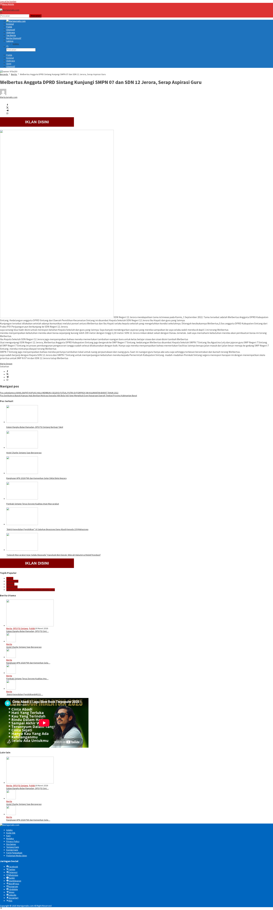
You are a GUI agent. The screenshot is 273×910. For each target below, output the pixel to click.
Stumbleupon (15, 880)
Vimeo (11, 892)
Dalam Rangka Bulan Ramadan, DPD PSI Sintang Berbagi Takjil (34, 427)
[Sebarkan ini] (7, 105)
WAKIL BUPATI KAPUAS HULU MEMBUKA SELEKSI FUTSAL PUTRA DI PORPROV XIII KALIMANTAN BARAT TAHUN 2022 (59, 392)
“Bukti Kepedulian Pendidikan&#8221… (24, 694)
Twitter (12, 869)
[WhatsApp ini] (7, 113)
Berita (9, 628)
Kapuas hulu (12, 586)
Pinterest (13, 872)
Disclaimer (11, 844)
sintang (9, 578)
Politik (32, 628)
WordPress (14, 883)
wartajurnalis (12, 581)
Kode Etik (10, 832)
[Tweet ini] (7, 107)
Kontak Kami (12, 849)
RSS (10, 900)
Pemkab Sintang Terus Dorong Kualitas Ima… (27, 678)
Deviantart (13, 897)
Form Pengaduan (14, 852)
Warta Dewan (6, 363)
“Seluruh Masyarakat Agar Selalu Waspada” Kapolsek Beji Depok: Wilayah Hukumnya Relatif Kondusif (53, 554)
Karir (8, 835)
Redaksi (10, 838)
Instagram (13, 886)
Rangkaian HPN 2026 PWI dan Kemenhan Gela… (28, 662)
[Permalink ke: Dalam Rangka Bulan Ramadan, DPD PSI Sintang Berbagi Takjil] (22, 422)
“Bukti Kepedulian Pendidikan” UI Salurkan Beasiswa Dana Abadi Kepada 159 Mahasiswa (47, 529)
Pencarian (35, 16)
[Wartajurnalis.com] (9, 10)
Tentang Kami (12, 847)
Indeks (9, 830)
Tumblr (12, 878)
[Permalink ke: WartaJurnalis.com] (3, 94)
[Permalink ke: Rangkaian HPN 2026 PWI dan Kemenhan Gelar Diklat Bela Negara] (22, 473)
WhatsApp (13, 875)
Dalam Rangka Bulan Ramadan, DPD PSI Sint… (27, 631)
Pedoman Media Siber (16, 855)
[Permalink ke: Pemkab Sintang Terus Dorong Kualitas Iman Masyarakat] (22, 498)
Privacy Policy (12, 841)
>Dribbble (13, 889)
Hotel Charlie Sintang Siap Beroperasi (24, 452)
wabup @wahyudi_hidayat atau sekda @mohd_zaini (30, 589)
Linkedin (12, 895)
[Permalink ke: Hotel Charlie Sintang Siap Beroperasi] (22, 447)
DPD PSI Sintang (20, 628)
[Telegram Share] (7, 110)
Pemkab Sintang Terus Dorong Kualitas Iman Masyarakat (32, 503)
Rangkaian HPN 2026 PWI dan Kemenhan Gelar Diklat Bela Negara (36, 478)
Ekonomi (10, 584)
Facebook (13, 866)
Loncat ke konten (8, 1)
